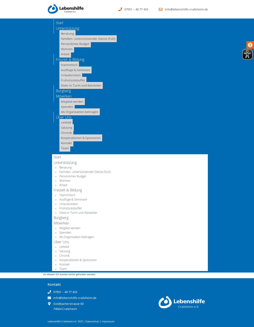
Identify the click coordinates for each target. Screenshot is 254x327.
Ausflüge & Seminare (75, 70)
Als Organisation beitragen (79, 112)
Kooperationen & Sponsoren (81, 138)
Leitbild (66, 122)
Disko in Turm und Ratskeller (81, 85)
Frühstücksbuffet (73, 80)
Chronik (66, 133)
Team (65, 148)
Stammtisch (69, 65)
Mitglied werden (72, 102)
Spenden (67, 107)
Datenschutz (92, 321)
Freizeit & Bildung (70, 59)
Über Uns (63, 117)
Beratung (67, 34)
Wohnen (67, 49)
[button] (250, 45)
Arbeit (63, 185)
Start (57, 156)
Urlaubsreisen (71, 75)
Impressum (108, 321)
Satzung (66, 128)
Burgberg (61, 217)
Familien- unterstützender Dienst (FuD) (88, 39)
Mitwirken (64, 96)
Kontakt (66, 143)
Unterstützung (67, 28)
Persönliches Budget (75, 44)
